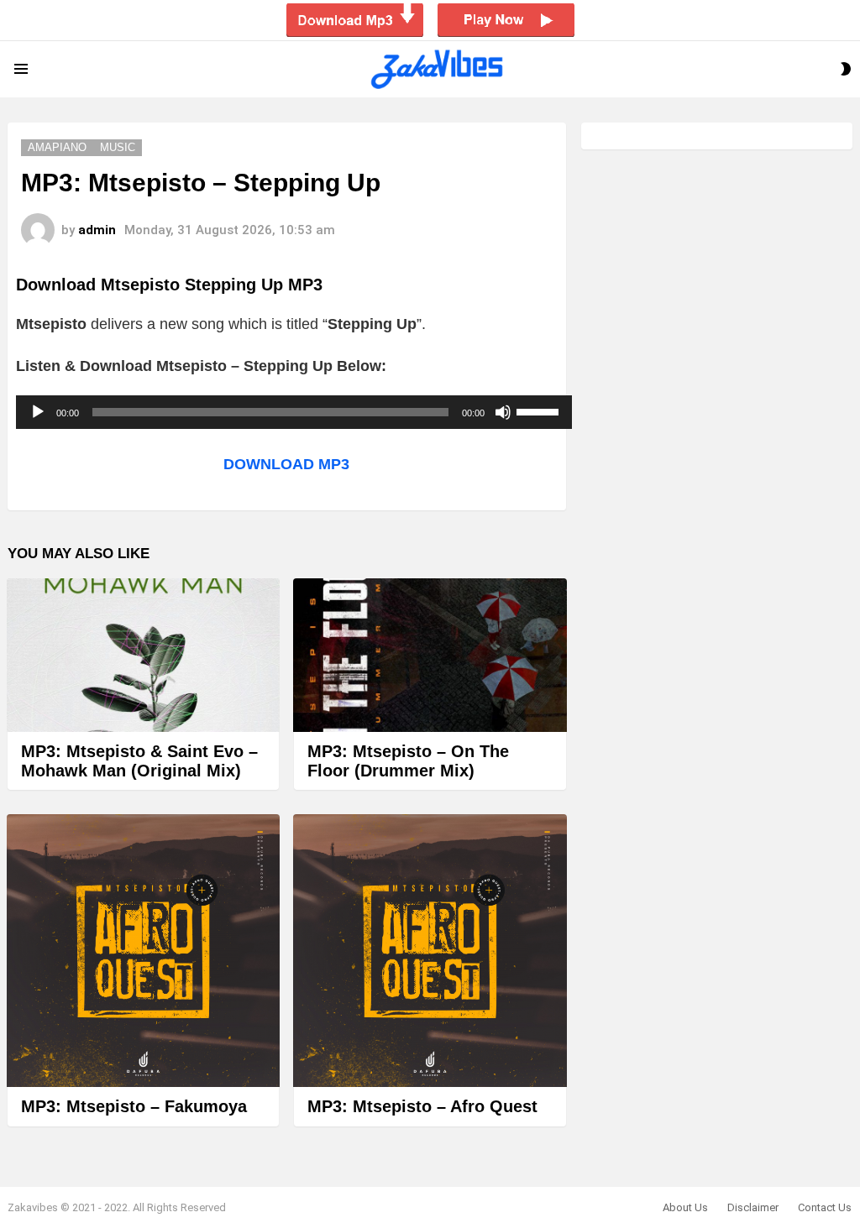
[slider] (540, 410)
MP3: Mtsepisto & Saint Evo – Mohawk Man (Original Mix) (139, 761)
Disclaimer (753, 1207)
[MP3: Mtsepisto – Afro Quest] (429, 950)
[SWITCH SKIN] (845, 68)
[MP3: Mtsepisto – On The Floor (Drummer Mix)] (429, 655)
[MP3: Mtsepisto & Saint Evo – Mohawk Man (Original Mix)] (143, 655)
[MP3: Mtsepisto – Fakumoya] (143, 950)
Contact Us (825, 1207)
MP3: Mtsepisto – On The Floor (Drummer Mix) (408, 761)
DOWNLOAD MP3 (286, 464)
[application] (294, 412)
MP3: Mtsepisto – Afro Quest (422, 1106)
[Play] (37, 412)
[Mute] (503, 412)
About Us (685, 1207)
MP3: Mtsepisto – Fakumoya (134, 1106)
